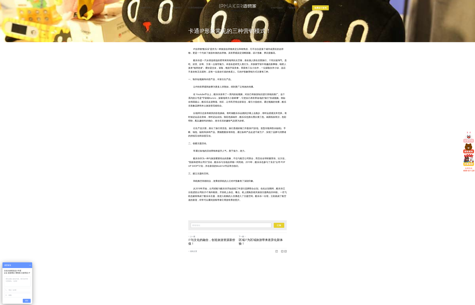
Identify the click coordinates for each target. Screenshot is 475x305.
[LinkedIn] (276, 251)
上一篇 (192, 236)
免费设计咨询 (320, 7)
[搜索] (304, 7)
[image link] (237, 6)
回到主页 (193, 251)
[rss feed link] (285, 251)
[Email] (282, 251)
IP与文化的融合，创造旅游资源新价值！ (211, 241)
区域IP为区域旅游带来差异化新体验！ (261, 241)
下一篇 (241, 236)
